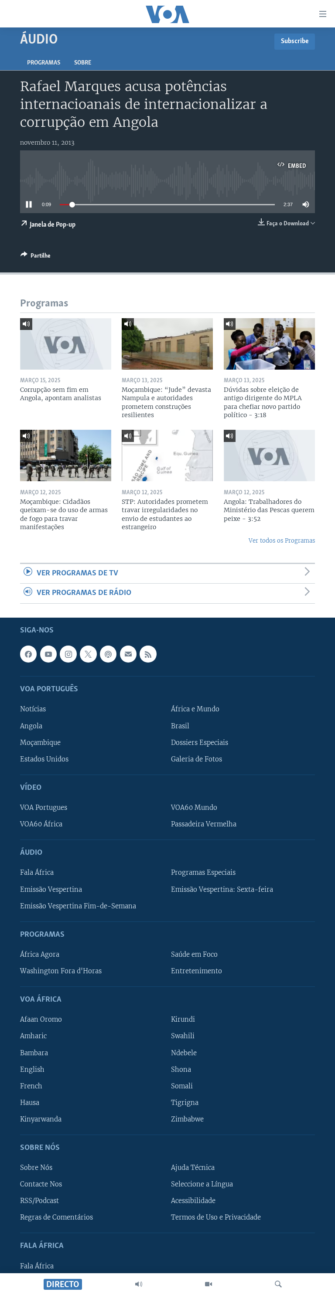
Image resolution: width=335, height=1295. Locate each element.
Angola (31, 726)
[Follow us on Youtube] (48, 654)
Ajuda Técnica (193, 1168)
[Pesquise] (278, 1284)
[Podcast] (108, 654)
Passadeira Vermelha (203, 824)
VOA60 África (41, 824)
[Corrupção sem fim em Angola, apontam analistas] (65, 344)
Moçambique (40, 742)
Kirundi (183, 1019)
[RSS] (148, 654)
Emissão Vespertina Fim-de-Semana (78, 906)
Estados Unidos (44, 759)
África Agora (39, 955)
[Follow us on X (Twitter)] (88, 654)
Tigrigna (184, 1102)
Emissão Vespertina (51, 889)
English (32, 1069)
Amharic (33, 1036)
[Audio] (139, 1284)
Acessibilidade (193, 1201)
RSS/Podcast (39, 1201)
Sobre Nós (36, 1168)
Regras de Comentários (56, 1217)
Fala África (37, 873)
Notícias (33, 709)
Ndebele (184, 1053)
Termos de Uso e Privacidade (216, 1217)
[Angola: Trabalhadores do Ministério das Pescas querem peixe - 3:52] (269, 455)
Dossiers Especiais (199, 742)
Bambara (34, 1053)
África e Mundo (195, 709)
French (31, 1086)
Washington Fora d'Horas (61, 971)
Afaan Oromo (41, 1019)
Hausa (29, 1102)
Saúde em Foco (194, 955)
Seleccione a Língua (202, 1184)
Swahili (183, 1036)
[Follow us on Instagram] (68, 654)
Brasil (180, 726)
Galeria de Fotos (196, 759)
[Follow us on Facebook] (28, 654)
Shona (181, 1069)
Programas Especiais (203, 873)
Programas (43, 63)
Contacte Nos (41, 1184)
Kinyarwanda (41, 1119)
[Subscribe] (128, 654)
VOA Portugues (43, 808)
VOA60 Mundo (194, 808)
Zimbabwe (187, 1119)
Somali (182, 1086)
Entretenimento (196, 971)
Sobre (82, 63)
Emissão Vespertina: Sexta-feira (222, 889)
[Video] (208, 1284)
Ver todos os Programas (282, 540)
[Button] (36, 257)
